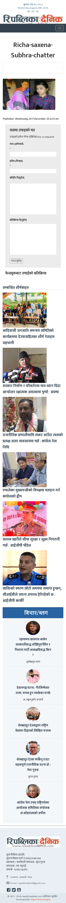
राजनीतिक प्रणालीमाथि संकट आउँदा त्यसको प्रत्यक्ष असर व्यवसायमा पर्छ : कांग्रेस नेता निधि (33, 441)
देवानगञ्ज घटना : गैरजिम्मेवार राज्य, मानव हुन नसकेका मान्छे (33, 690)
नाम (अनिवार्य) (17, 144)
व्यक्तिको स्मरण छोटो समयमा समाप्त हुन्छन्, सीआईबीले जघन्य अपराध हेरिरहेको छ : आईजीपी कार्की (32, 594)
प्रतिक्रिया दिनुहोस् (18, 220)
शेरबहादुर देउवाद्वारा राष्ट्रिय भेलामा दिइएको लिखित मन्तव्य (33, 728)
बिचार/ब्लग (36, 613)
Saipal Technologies (41, 899)
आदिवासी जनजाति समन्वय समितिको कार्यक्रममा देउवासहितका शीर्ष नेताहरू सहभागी (29, 337)
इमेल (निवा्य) (16, 161)
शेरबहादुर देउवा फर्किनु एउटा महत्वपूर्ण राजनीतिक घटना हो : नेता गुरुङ (33, 765)
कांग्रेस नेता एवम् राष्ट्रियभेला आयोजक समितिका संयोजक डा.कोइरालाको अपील (33, 808)
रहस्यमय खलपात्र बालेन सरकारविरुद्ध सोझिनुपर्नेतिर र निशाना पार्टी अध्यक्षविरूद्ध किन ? (33, 647)
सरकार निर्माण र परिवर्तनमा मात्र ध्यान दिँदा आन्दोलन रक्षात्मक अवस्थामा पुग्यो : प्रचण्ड (32, 389)
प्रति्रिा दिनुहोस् (17, 178)
